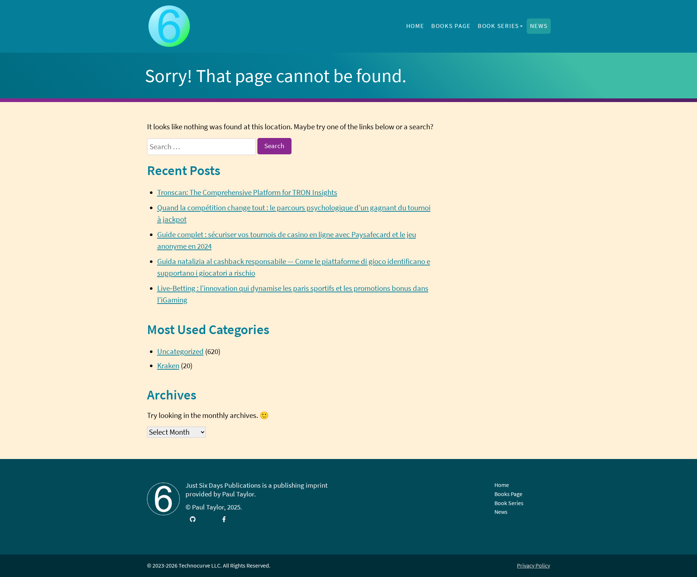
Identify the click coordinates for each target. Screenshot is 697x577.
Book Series (498, 26)
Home (415, 26)
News (539, 26)
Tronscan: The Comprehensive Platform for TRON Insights (247, 192)
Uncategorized (180, 351)
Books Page (450, 26)
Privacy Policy (533, 565)
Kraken (168, 365)
